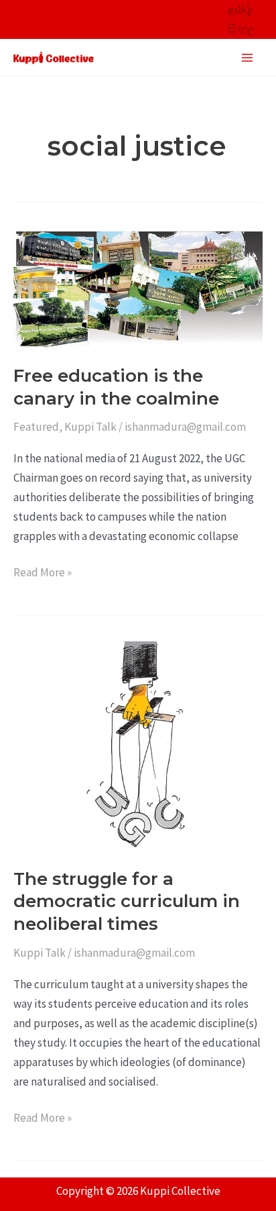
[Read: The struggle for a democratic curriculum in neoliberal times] (138, 743)
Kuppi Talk (90, 426)
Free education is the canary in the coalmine (116, 387)
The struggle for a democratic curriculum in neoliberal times (126, 901)
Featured (36, 426)
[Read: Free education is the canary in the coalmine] (138, 288)
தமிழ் (240, 9)
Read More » (42, 571)
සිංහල (242, 28)
